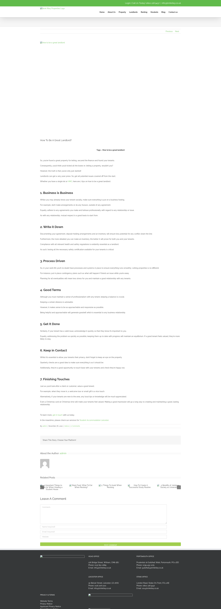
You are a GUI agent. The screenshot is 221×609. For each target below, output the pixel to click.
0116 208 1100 (100, 586)
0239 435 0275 (148, 565)
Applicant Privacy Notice (50, 606)
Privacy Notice (46, 604)
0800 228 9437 (153, 3)
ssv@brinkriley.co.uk (150, 588)
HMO (70, 181)
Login (127, 3)
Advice (66, 426)
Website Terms (46, 601)
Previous (169, 31)
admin (44, 426)
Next (177, 31)
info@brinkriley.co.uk (171, 3)
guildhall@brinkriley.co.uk (152, 568)
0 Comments (75, 426)
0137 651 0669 (100, 565)
